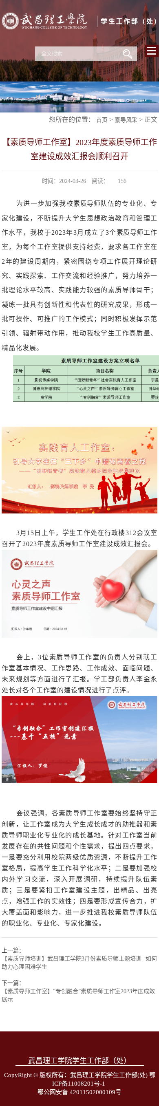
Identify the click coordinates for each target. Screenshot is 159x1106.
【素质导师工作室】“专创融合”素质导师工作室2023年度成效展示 (78, 995)
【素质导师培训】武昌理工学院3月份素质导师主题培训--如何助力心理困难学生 (79, 963)
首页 (102, 120)
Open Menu (152, 51)
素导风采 (126, 120)
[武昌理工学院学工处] (79, 40)
